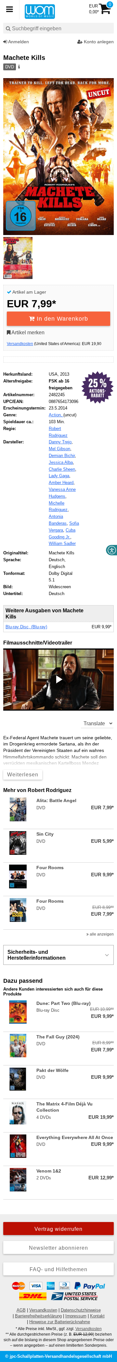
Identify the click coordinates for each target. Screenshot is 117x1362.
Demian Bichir (62, 455)
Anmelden (18, 41)
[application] (58, 679)
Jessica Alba (61, 462)
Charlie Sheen (62, 469)
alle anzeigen (101, 934)
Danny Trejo (60, 441)
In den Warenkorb (61, 318)
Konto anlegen (98, 41)
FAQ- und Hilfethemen (58, 1269)
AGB (21, 1310)
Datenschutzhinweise (81, 1310)
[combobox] (58, 28)
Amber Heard (61, 482)
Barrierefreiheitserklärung (38, 1315)
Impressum (75, 1315)
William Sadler (62, 543)
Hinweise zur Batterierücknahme (59, 1321)
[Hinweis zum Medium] (18, 67)
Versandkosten (20, 343)
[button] (58, 679)
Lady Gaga (59, 475)
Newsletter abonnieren (58, 1248)
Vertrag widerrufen (58, 1229)
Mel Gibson (59, 448)
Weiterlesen (22, 774)
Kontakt (97, 1315)
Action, (56, 414)
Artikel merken (27, 332)
